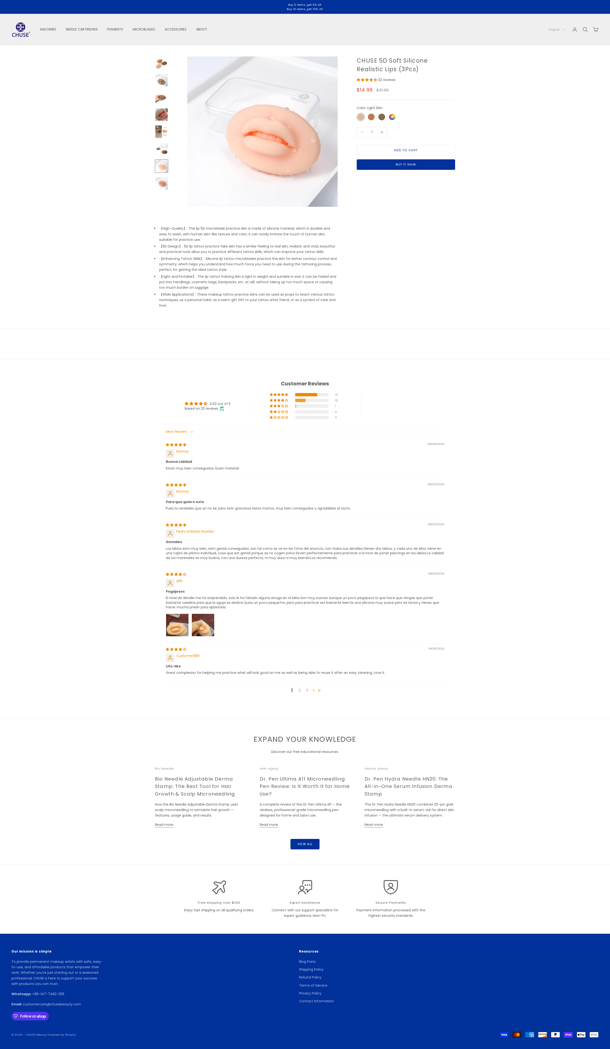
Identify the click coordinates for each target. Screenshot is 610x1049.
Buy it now (406, 164)
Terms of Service (313, 985)
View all (305, 844)
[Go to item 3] (161, 97)
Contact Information (316, 1001)
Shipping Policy (311, 969)
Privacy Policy (310, 993)
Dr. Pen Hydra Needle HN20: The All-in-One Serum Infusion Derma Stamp (408, 786)
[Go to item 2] (161, 80)
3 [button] (307, 690)
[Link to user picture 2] (203, 625)
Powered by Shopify (61, 1035)
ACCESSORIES (176, 29)
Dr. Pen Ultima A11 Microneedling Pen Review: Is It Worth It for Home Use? (305, 786)
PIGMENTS (115, 29)
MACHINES (48, 29)
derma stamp (376, 768)
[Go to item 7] (161, 166)
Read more (164, 824)
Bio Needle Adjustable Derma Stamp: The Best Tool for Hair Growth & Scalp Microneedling (195, 786)
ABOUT (201, 29)
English (554, 29)
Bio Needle (164, 768)
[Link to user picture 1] (177, 625)
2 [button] (299, 690)
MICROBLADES (144, 29)
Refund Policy (310, 977)
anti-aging (269, 768)
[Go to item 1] (161, 63)
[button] (367, 80)
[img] (176, 444)
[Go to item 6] (161, 149)
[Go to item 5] (161, 131)
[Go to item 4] (161, 114)
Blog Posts (307, 961)
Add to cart (406, 150)
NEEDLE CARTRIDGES (82, 29)
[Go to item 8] (161, 183)
